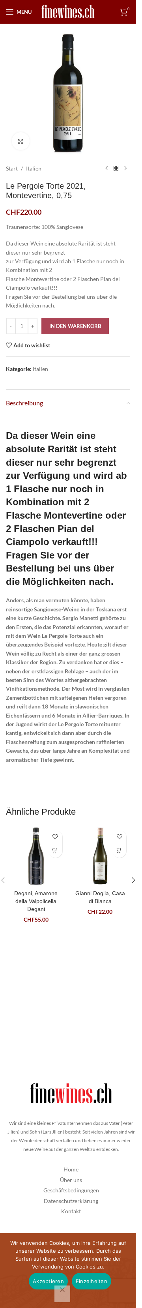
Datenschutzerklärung (71, 1200)
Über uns (71, 1180)
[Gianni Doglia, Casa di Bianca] (100, 856)
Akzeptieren (48, 1281)
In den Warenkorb (75, 326)
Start (12, 168)
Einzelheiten (91, 1281)
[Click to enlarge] (21, 141)
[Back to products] (116, 168)
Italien (33, 168)
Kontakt (71, 1211)
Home (71, 1169)
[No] (62, 1294)
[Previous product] (106, 168)
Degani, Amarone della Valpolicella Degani (36, 901)
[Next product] (125, 168)
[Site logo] (68, 11)
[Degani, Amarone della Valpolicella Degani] (36, 856)
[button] (55, 851)
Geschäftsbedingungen (71, 1190)
